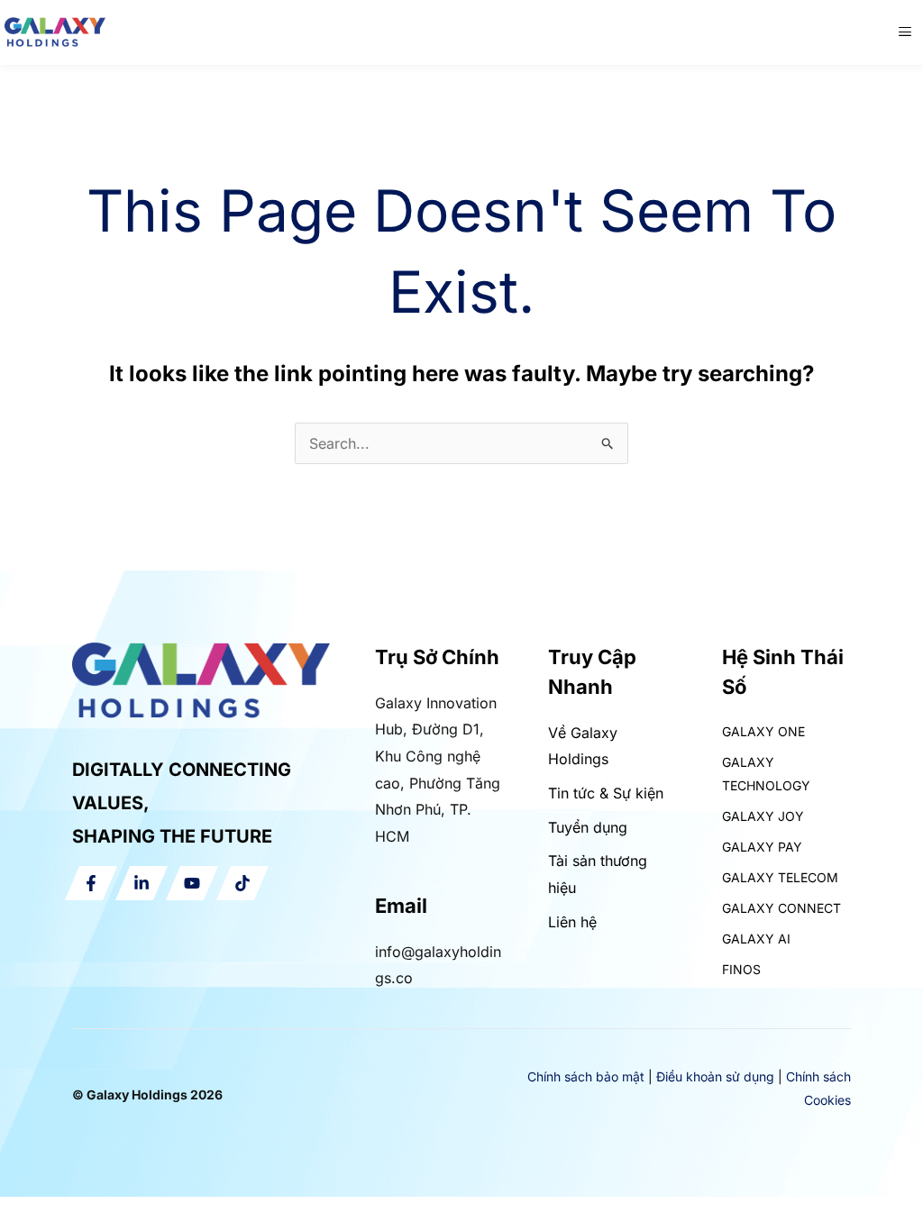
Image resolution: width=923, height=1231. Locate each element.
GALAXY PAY (762, 846)
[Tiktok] (242, 883)
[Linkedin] (141, 883)
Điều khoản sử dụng (715, 1076)
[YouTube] (192, 883)
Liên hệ (572, 922)
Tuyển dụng (587, 827)
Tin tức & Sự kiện (605, 793)
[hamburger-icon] (904, 32)
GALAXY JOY (763, 816)
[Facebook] (91, 883)
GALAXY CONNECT (781, 908)
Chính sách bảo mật (585, 1076)
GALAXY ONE (763, 731)
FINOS (741, 969)
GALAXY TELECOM (780, 877)
